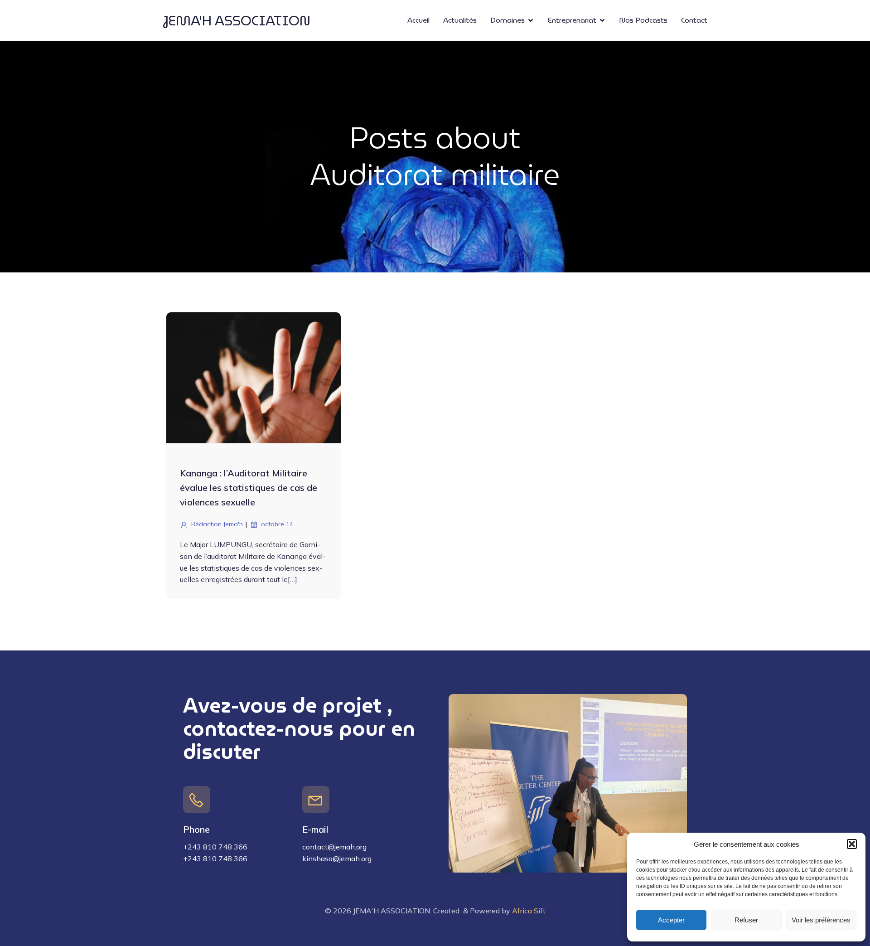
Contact (694, 20)
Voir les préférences (821, 920)
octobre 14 (277, 524)
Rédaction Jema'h (217, 524)
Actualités (460, 20)
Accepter (671, 920)
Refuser (746, 920)
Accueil (418, 20)
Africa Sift (529, 910)
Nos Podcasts (643, 20)
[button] (851, 844)
